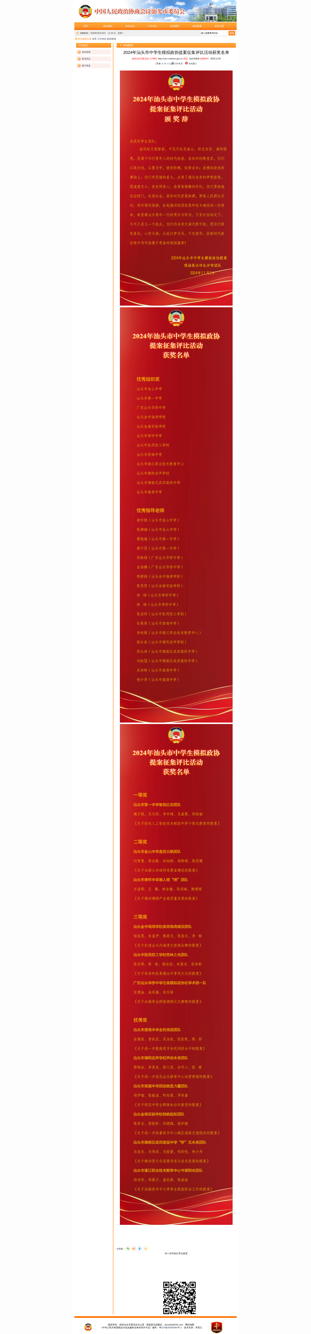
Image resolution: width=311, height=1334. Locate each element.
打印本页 (178, 63)
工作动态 (152, 26)
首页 (85, 26)
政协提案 (197, 26)
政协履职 (174, 26)
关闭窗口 (192, 63)
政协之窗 (219, 26)
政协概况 (107, 26)
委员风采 (86, 59)
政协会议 (130, 26)
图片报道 (86, 65)
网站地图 (189, 1324)
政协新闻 (86, 52)
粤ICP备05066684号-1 (170, 1327)
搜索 (232, 33)
